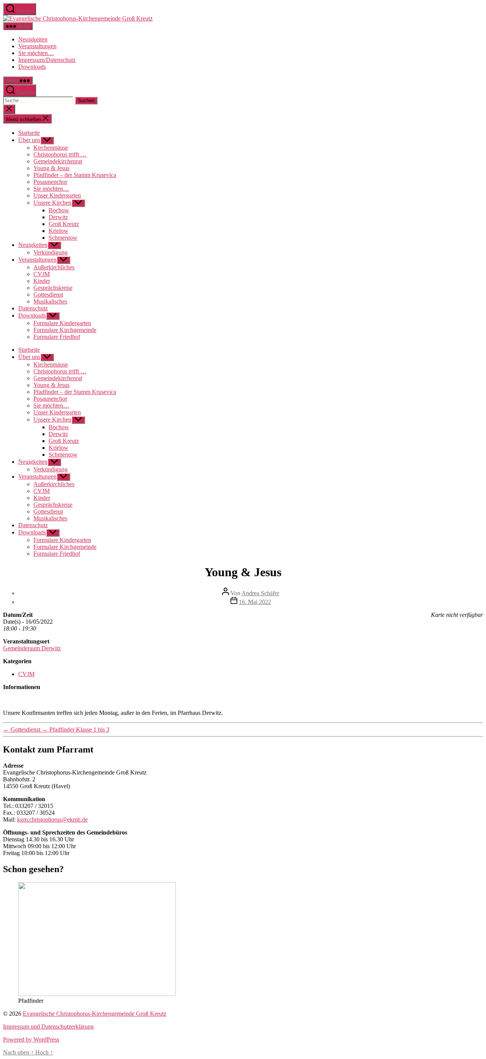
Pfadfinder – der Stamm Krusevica (74, 175)
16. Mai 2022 (255, 602)
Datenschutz (33, 308)
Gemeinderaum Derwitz (32, 648)
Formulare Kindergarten (62, 323)
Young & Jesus (51, 168)
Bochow (59, 210)
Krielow (58, 231)
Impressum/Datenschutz (47, 60)
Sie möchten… (36, 53)
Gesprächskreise (53, 288)
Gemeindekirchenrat (57, 161)
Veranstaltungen (37, 46)
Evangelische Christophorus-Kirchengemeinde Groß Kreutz (94, 1013)
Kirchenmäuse (50, 147)
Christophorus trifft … (60, 154)
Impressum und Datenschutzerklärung (48, 1026)
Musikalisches (50, 301)
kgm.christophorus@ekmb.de (52, 819)
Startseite (29, 133)
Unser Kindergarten (57, 195)
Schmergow (63, 237)
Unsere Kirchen (52, 202)
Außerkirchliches (53, 267)
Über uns (29, 140)
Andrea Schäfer (260, 593)
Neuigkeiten (32, 39)
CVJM (41, 274)
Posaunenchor (50, 182)
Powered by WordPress (31, 1039)
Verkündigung (50, 252)
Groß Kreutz (64, 224)
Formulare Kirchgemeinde (64, 330)
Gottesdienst (48, 294)
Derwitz (58, 217)
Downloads (32, 66)
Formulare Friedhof (56, 337)
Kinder (41, 281)
